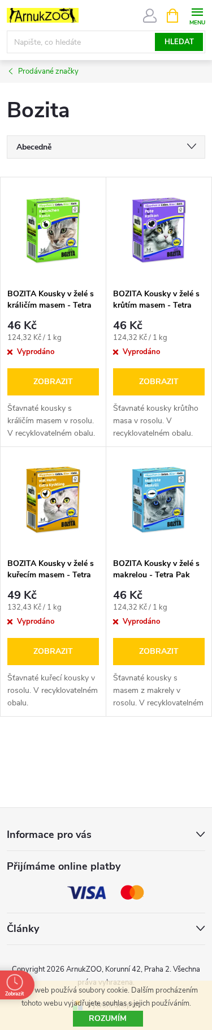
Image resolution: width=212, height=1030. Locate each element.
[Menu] (197, 15)
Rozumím (108, 1018)
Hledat (179, 42)
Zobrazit (53, 381)
